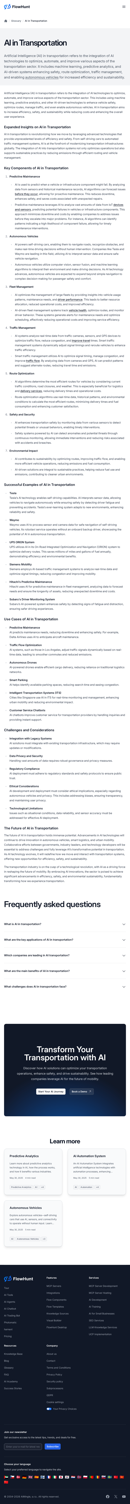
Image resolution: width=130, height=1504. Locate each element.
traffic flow (33, 360)
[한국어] (67, 1477)
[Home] (5, 21)
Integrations (53, 1292)
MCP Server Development (103, 1286)
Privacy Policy (54, 1374)
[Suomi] (43, 1477)
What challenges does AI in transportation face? (35, 986)
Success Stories (13, 1388)
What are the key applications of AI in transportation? (38, 939)
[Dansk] (18, 1477)
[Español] (37, 1477)
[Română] (97, 1477)
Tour (6, 1288)
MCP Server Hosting (100, 1292)
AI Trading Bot (12, 1315)
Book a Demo (79, 1091)
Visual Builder (54, 1320)
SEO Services (96, 1320)
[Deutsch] (24, 1477)
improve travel (81, 340)
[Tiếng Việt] (122, 1477)
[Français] (49, 1477)
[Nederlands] (73, 1477)
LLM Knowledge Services (103, 1327)
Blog (6, 1360)
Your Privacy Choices (65, 1408)
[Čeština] (12, 1477)
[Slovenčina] (104, 1477)
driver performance (70, 299)
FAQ (6, 1374)
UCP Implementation (100, 1334)
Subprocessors (55, 1388)
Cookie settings (55, 1402)
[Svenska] (110, 1477)
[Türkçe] (116, 1477)
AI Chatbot (10, 1308)
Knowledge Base (13, 1353)
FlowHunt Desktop (57, 1327)
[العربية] (6, 1477)
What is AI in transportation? (22, 924)
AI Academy (11, 1381)
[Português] (91, 1477)
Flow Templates (55, 1306)
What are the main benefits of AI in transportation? (37, 971)
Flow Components (56, 1299)
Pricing (8, 1336)
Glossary (16, 20)
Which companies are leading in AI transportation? (37, 955)
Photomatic (10, 1322)
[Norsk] (79, 1477)
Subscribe (53, 1446)
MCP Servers (54, 1286)
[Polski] (85, 1477)
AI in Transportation (36, 20)
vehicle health (77, 310)
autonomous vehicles (42, 77)
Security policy (55, 1381)
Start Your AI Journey (50, 1091)
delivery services (31, 391)
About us (52, 1353)
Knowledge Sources (58, 1313)
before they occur (26, 194)
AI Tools (8, 1294)
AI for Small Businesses (101, 1313)
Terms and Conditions (59, 1367)
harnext (8, 1329)
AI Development (98, 1299)
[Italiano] (55, 1477)
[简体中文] (6, 1482)
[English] (30, 1477)
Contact (51, 1360)
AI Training (95, 1306)
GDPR (50, 1395)
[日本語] (61, 1477)
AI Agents (9, 1301)
